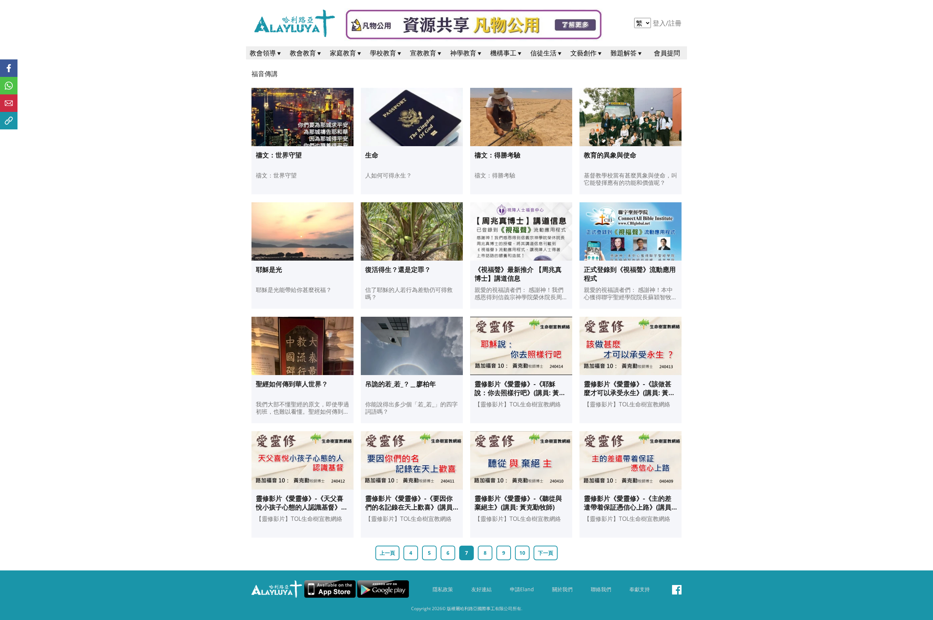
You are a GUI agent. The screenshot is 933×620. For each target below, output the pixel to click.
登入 (660, 23)
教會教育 (303, 52)
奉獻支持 (639, 589)
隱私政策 (443, 589)
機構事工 (503, 52)
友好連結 (481, 589)
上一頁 (387, 552)
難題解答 (623, 52)
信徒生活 (543, 52)
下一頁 (545, 552)
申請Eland (522, 589)
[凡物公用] (473, 24)
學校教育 (383, 52)
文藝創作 (583, 52)
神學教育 (463, 52)
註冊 (675, 23)
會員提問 (667, 52)
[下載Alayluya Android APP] (383, 589)
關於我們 (562, 589)
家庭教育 (343, 52)
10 (522, 552)
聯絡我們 (601, 589)
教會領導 (263, 52)
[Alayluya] (294, 23)
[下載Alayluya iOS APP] (330, 589)
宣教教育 (423, 52)
